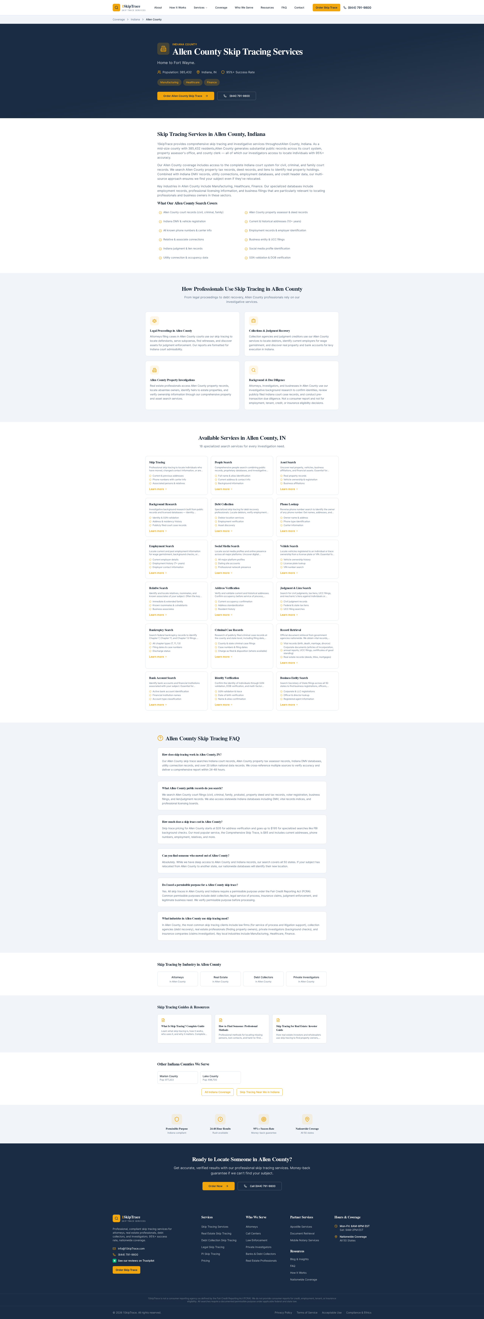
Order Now (216, 1186)
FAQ (292, 1265)
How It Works (298, 1272)
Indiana (135, 19)
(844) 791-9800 (359, 7)
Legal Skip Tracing (212, 1247)
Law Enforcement (256, 1240)
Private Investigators (258, 1247)
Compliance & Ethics (358, 1312)
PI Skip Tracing (210, 1253)
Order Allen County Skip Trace (182, 95)
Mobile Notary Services (304, 1240)
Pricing (205, 1260)
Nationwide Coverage (303, 1279)
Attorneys (252, 1226)
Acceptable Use (332, 1312)
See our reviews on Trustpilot (136, 1260)
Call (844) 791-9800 (262, 1186)
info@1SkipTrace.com (131, 1248)
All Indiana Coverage (217, 1092)
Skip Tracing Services (214, 1226)
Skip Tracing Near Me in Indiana (259, 1092)
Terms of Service (307, 1312)
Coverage (119, 19)
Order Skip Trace (326, 7)
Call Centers (253, 1233)
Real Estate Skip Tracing (216, 1233)
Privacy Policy (283, 1312)
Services (199, 7)
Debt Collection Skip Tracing (219, 1240)
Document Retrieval (302, 1233)
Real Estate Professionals (261, 1260)
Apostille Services (301, 1226)
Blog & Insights (299, 1259)
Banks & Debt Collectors (261, 1253)
